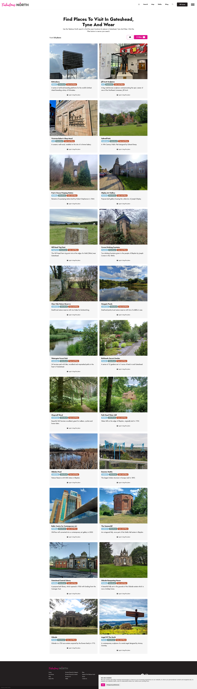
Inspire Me (51, 678)
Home (50, 672)
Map (152, 4)
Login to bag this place (74, 95)
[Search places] (172, 4)
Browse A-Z (68, 676)
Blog (166, 4)
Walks (160, 4)
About (83, 676)
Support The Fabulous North (88, 674)
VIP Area (182, 4)
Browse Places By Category (71, 672)
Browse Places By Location (71, 674)
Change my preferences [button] (113, 684)
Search (145, 4)
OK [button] (103, 684)
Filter (141, 37)
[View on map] (130, 37)
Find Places (51, 674)
